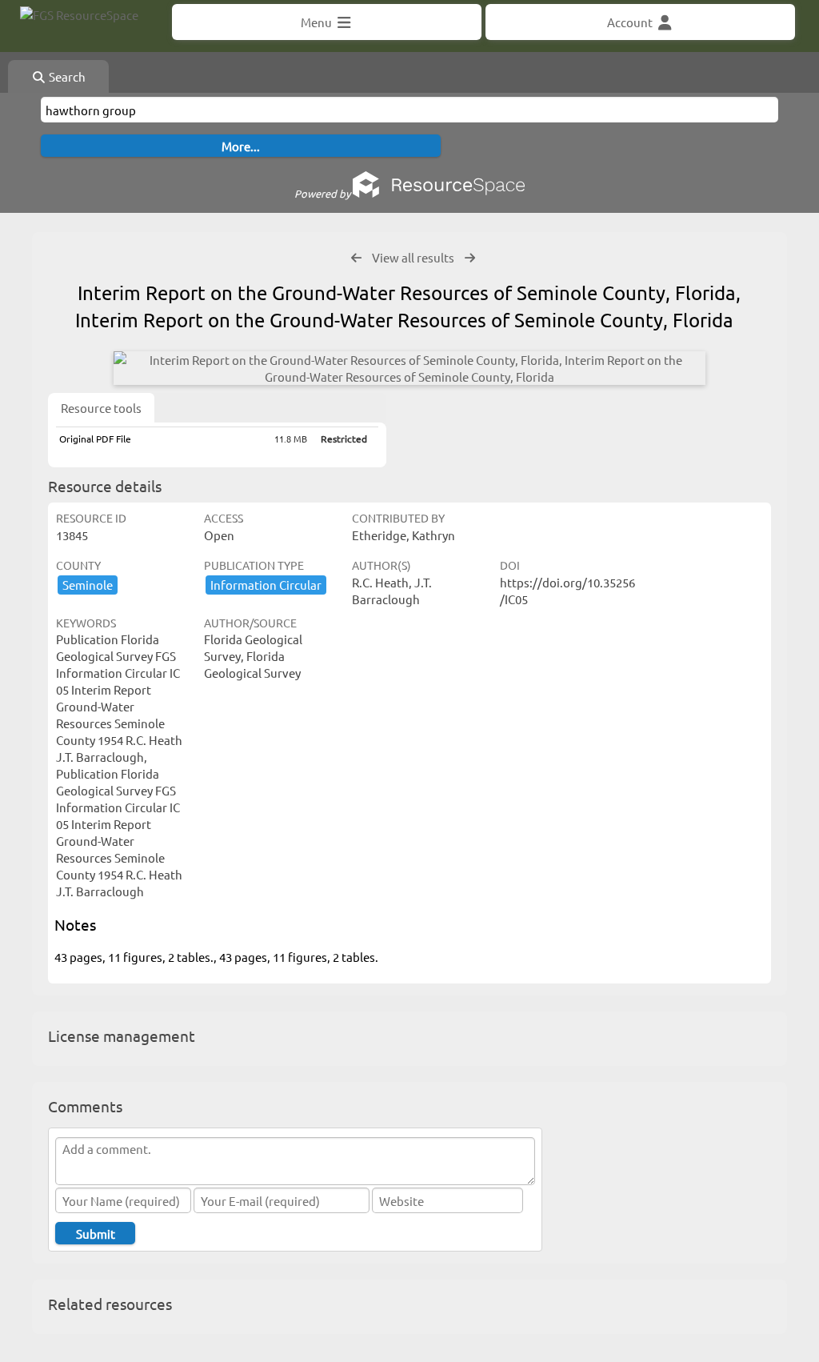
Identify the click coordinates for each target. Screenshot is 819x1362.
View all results (413, 257)
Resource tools (101, 407)
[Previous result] (356, 258)
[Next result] (469, 258)
